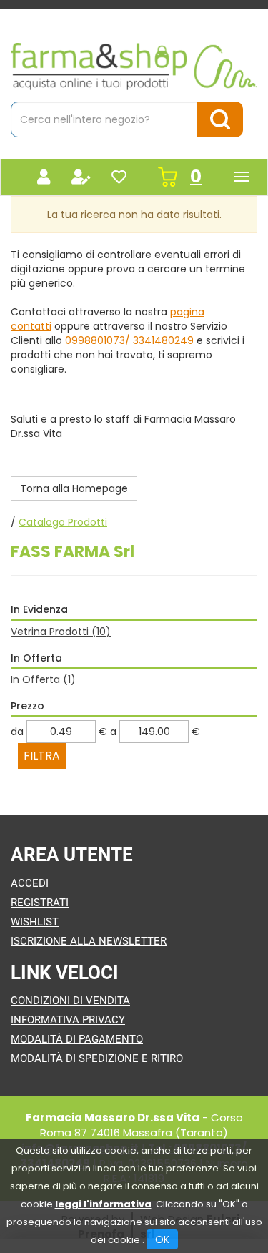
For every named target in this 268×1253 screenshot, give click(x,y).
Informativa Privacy (68, 1019)
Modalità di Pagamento (77, 1039)
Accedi (30, 883)
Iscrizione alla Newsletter (89, 941)
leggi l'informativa (103, 1204)
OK (162, 1239)
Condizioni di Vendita (70, 1000)
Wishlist (35, 921)
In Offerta (43, 679)
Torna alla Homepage (74, 488)
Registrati (40, 902)
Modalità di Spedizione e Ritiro (97, 1058)
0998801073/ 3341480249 (129, 340)
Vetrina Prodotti (61, 631)
